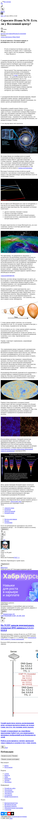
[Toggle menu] (1, 2)
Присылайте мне (16, 501)
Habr (11, 818)
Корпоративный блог (11, 803)
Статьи (6, 773)
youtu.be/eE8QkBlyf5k (7, 275)
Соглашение (8, 795)
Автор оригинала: (10, 37)
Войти (6, 765)
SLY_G (3, 16)
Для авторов (8, 790)
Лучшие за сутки (6, 756)
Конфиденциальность (11, 796)
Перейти (3, 611)
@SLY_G (16, 557)
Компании (7, 778)
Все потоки (7, 2)
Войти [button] (3, 11)
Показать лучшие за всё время (10, 759)
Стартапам (7, 809)
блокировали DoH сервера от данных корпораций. (18, 638)
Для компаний (8, 791)
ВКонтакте (4, 567)
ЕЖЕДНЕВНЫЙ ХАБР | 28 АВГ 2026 (13, 615)
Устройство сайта (9, 788)
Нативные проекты (10, 806)
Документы (8, 793)
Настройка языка (6, 816)
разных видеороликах (25, 168)
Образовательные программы (13, 808)
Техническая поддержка (19, 816)
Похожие (14, 756)
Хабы (6, 777)
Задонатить (4, 529)
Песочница (7, 782)
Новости (7, 775)
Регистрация (8, 767)
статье (16, 75)
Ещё (6, 747)
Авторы (6, 780)
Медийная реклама (10, 804)
